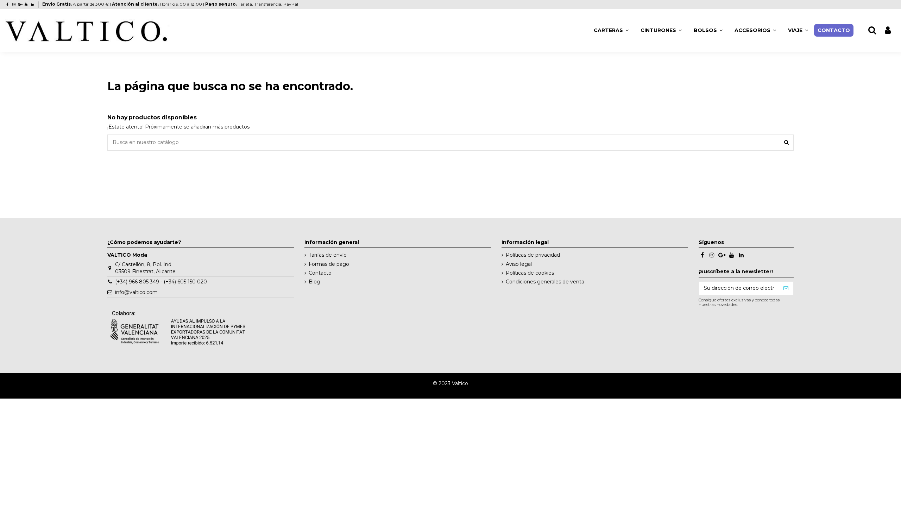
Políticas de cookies (530, 273)
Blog (314, 281)
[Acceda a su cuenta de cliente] (887, 30)
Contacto (320, 273)
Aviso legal (519, 264)
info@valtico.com (136, 292)
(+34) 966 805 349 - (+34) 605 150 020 (161, 281)
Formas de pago (329, 264)
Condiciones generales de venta (545, 281)
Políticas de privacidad (533, 255)
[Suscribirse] (786, 288)
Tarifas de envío (328, 255)
